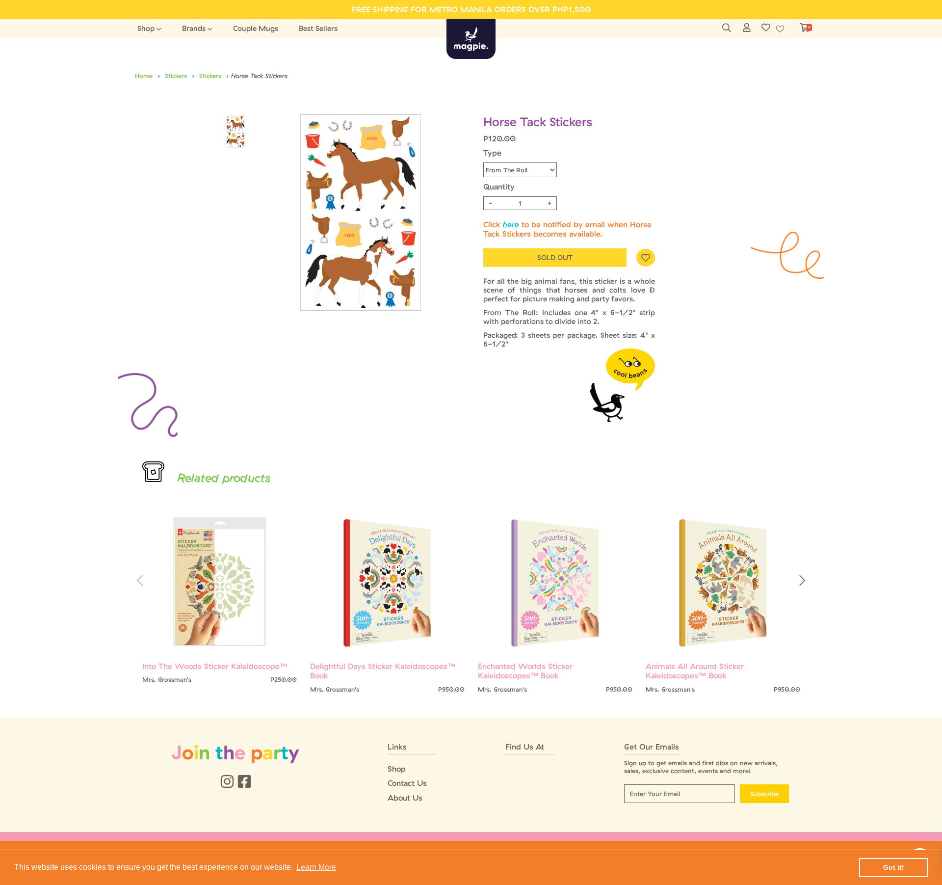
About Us (405, 798)
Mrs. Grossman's (166, 679)
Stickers (176, 76)
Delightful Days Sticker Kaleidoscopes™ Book (382, 671)
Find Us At (524, 746)
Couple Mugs (255, 28)
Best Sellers (318, 28)
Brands (194, 28)
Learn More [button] (316, 867)
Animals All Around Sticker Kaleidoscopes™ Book (695, 671)
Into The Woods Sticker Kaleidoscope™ (215, 666)
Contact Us (407, 783)
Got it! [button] (893, 867)
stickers (210, 76)
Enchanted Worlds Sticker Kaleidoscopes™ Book (525, 671)
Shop (146, 28)
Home (144, 76)
